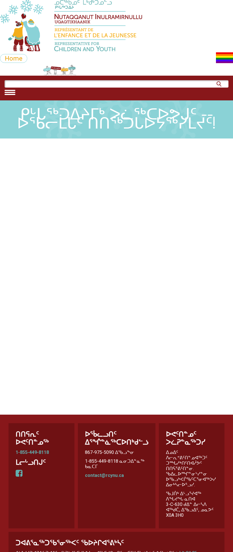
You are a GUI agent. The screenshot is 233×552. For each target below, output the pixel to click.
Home (13, 58)
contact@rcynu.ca (104, 475)
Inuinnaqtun (47, 70)
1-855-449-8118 (32, 452)
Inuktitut (14, 70)
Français (77, 70)
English (104, 70)
